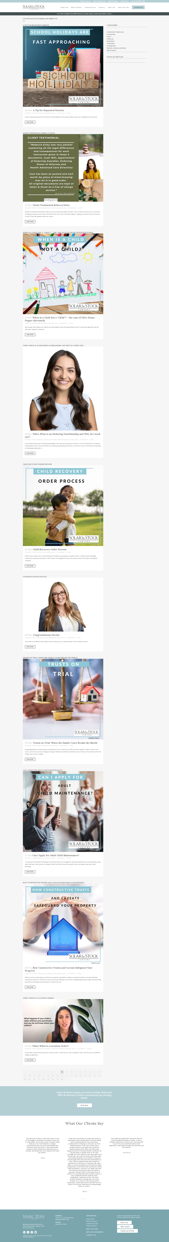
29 (81, 1076)
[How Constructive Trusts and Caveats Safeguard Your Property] (63, 924)
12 (81, 1072)
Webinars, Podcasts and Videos (47, 439)
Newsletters (110, 41)
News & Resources (99, 1)
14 (90, 1072)
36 (34, 1079)
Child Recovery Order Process (37, 464)
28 (76, 1076)
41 (57, 1079)
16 (99, 1072)
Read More (30, 122)
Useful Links (125, 1)
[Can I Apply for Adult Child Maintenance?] (63, 811)
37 (39, 1079)
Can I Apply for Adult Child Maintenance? (43, 770)
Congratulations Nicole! (35, 577)
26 (67, 1076)
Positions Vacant (85, 1)
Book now (124, 1223)
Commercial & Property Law (46, 973)
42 (62, 1079)
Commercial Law (92, 1223)
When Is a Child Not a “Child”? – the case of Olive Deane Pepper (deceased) (58, 232)
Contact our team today (84, 14)
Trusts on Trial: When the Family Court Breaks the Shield (50, 658)
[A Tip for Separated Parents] (63, 66)
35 (29, 1079)
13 (85, 1072)
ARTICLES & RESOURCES (94, 1232)
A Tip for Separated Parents (36, 25)
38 (43, 1079)
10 (71, 1072)
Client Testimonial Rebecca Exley (39, 133)
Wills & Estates (51, 208)
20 (39, 1076)
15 (95, 1072)
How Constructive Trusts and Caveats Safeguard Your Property (53, 883)
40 (53, 1079)
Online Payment (113, 1)
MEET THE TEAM (92, 1229)
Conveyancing (111, 34)
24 (57, 1076)
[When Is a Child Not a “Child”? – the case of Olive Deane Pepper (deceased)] (63, 273)
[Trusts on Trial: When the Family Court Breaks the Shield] (63, 699)
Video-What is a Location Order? (38, 998)
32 (95, 1076)
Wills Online (125, 1227)
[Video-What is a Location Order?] (63, 1021)
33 (99, 1076)
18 (29, 1076)
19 (34, 1076)
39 (48, 1079)
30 (85, 1076)
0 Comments (61, 113)
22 (48, 1076)
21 (43, 1076)
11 (76, 1072)
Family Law (40, 113)
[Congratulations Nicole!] (63, 605)
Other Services (91, 1226)
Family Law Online (127, 1231)
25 (62, 1076)
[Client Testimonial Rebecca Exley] (63, 168)
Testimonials (41, 208)
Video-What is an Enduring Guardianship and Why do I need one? (53, 346)
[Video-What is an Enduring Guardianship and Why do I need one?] (63, 389)
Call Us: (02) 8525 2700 (138, 1)
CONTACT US (91, 1235)
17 (25, 1076)
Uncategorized (49, 637)
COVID (109, 36)
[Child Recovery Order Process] (63, 505)
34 (25, 1079)
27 (71, 1076)
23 (53, 1076)
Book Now (84, 1105)
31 (90, 1076)
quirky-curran (51, 113)
